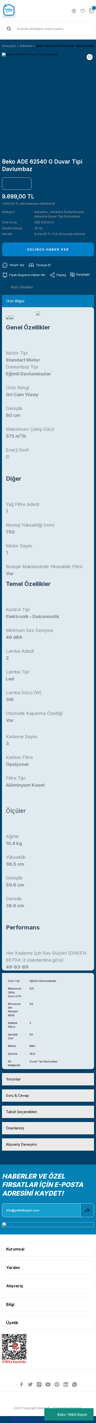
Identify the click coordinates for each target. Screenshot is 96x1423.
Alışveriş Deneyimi (21, 1144)
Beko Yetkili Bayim (72, 1414)
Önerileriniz (15, 1128)
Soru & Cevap (17, 1095)
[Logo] (9, 11)
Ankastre (41, 212)
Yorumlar (13, 1079)
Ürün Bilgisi (15, 301)
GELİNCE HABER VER (48, 249)
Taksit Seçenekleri (21, 1111)
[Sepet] (91, 11)
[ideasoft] (22, 1419)
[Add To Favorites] (90, 57)
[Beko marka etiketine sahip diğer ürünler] (17, 183)
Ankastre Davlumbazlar (67, 212)
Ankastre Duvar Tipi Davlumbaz (57, 216)
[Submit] (87, 1210)
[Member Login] (73, 11)
